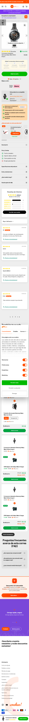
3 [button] (15, 317)
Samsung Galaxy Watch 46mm (16, 96)
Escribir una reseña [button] (14, 212)
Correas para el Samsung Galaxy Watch (12, 20)
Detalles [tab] (15, 331)
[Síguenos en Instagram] (3, 705)
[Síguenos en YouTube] (7, 705)
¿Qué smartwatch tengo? (10, 17)
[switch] (25, 365)
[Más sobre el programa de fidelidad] (20, 79)
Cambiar (23, 99)
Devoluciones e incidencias (8, 674)
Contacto (5, 629)
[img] (6, 227)
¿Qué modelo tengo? (7, 685)
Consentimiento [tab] (6, 331)
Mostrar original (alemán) (11, 239)
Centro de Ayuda (6, 665)
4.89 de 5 (18, 195)
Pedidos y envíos (6, 668)
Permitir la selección (14, 388)
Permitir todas (15, 382)
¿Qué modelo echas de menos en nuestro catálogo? (10, 689)
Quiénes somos (16, 629)
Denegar (14, 393)
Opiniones (4, 692)
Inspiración (4, 682)
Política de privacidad (7, 698)
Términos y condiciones (8, 695)
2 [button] (12, 317)
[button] (6, 51)
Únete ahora (14, 595)
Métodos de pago (6, 671)
